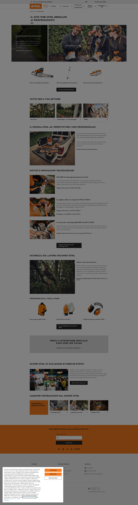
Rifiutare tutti (53, 474)
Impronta (6, 500)
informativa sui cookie (14, 499)
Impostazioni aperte (53, 478)
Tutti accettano (53, 470)
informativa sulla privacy (29, 497)
